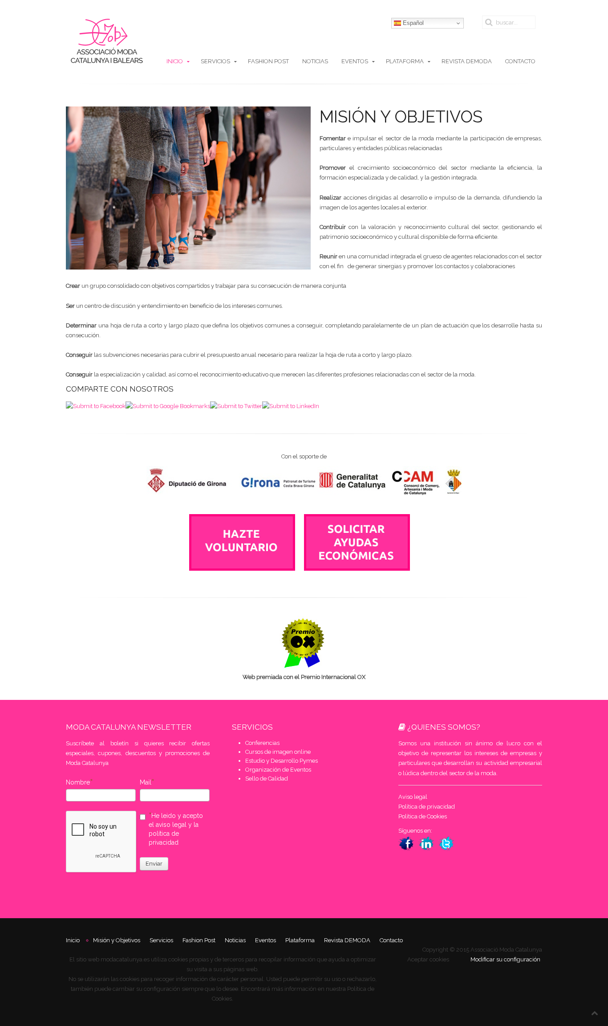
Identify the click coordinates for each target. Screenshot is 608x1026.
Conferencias (262, 743)
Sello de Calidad (266, 778)
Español (412, 23)
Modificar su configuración (505, 959)
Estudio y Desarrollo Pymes (281, 760)
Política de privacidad (426, 806)
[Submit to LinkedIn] (290, 405)
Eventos (354, 61)
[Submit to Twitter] (236, 405)
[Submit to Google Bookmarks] (168, 405)
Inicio (174, 61)
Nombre (78, 782)
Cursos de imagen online (278, 751)
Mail (145, 782)
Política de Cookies (422, 816)
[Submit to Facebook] (96, 405)
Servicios (215, 61)
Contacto (520, 61)
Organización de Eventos (278, 769)
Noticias (315, 61)
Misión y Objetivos (116, 940)
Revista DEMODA (467, 61)
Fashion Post (268, 61)
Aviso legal (412, 796)
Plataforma (405, 61)
